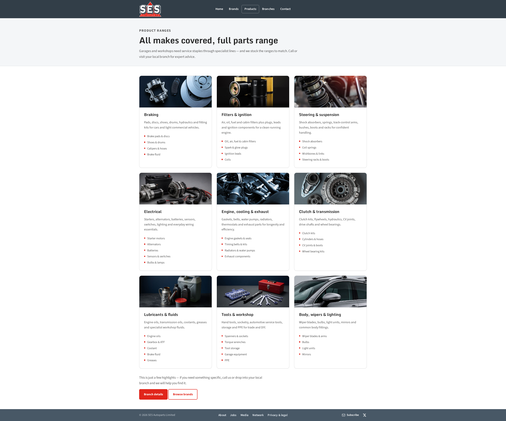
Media (245, 415)
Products (250, 9)
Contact (285, 9)
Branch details (153, 394)
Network (258, 415)
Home (219, 9)
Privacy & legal (277, 415)
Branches (268, 9)
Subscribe (353, 415)
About (222, 415)
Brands (234, 9)
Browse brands (183, 394)
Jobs (233, 415)
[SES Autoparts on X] (364, 415)
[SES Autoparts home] (150, 9)
